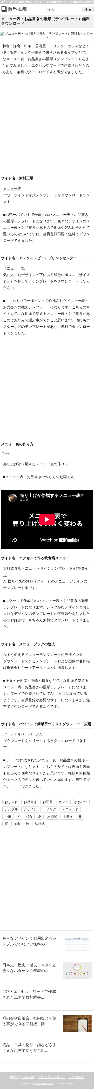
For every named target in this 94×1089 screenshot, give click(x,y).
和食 (29, 816)
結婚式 (40, 824)
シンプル (11, 809)
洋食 (16, 824)
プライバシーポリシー (51, 1077)
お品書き (30, 802)
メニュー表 (12, 189)
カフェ (63, 802)
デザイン (30, 809)
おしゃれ (11, 802)
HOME (14, 1077)
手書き (68, 816)
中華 (8, 816)
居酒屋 (52, 816)
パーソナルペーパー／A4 (23, 734)
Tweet (6, 453)
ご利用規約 (28, 1077)
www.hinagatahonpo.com (43, 1084)
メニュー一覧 (14, 268)
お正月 (48, 802)
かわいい (80, 802)
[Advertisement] (47, 127)
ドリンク (49, 809)
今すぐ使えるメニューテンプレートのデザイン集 (43, 655)
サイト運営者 (76, 1077)
